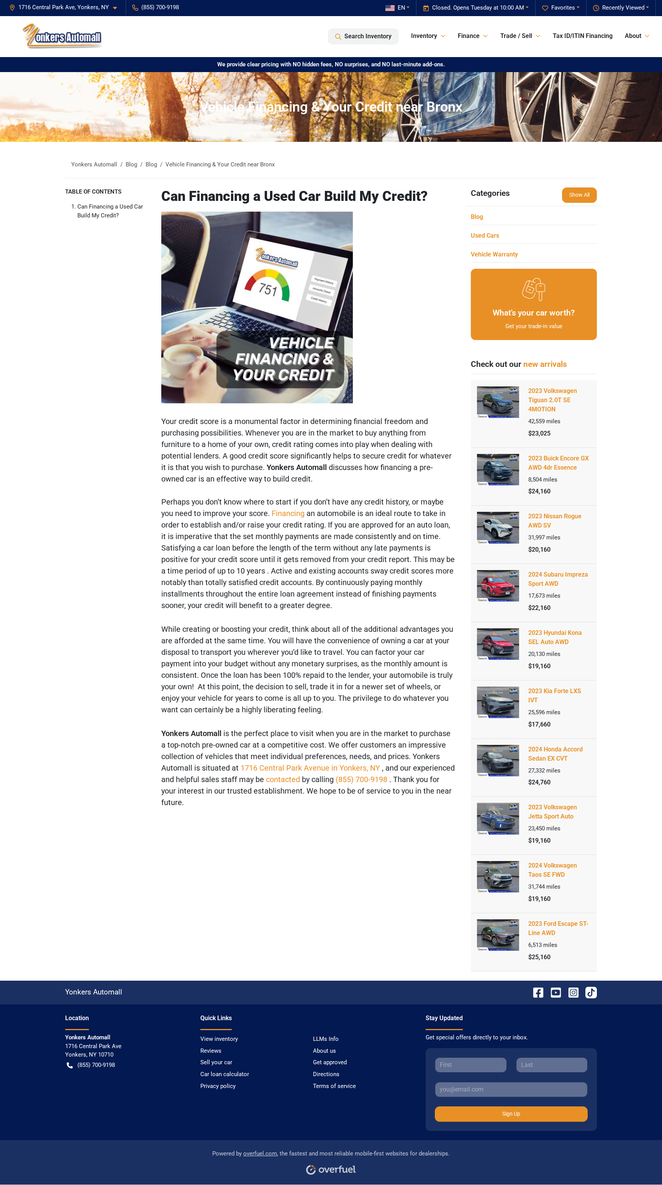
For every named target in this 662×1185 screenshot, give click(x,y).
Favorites (563, 7)
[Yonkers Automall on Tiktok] (588, 992)
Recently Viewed (623, 7)
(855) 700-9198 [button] (160, 7)
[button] (66, 7)
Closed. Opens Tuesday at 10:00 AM (478, 7)
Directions (326, 1074)
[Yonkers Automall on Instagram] (570, 992)
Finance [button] (469, 35)
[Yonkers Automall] (59, 36)
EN (401, 7)
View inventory (219, 1038)
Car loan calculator (224, 1074)
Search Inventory (368, 36)
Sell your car (216, 1062)
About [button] (633, 35)
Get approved (330, 1062)
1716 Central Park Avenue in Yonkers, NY (311, 767)
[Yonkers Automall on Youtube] (553, 992)
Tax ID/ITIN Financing (583, 35)
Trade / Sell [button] (516, 35)
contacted (284, 779)
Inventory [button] (424, 35)
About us (324, 1050)
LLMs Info (326, 1038)
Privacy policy (218, 1086)
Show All (579, 195)
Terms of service (334, 1086)
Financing (289, 513)
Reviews (210, 1050)
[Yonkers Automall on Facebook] (535, 992)
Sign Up (511, 1114)
